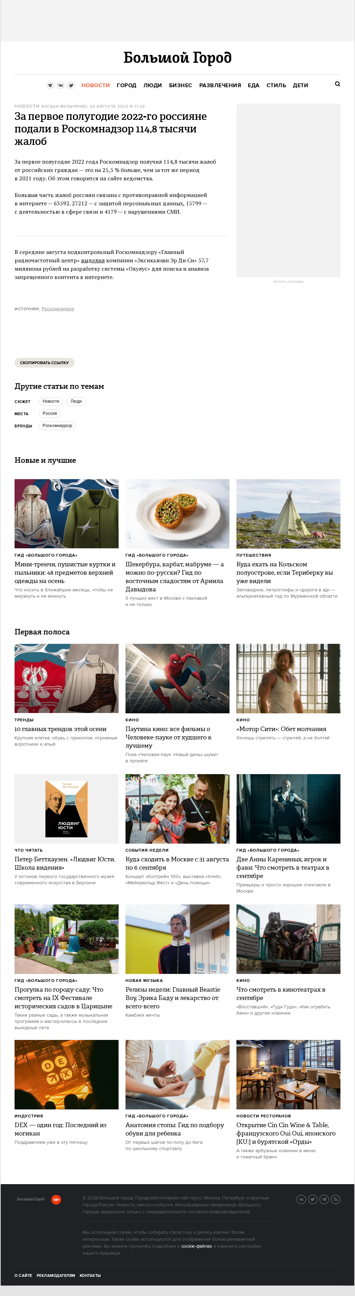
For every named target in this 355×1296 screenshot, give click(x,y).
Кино (132, 720)
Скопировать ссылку (44, 363)
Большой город (30, 1200)
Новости (27, 106)
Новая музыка (144, 980)
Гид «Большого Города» (46, 555)
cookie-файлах (196, 1246)
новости (51, 401)
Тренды (24, 720)
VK (305, 1199)
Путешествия (253, 555)
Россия (50, 413)
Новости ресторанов (263, 1116)
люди (76, 401)
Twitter (317, 1199)
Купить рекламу (289, 282)
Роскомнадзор (58, 309)
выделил (93, 260)
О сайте (23, 1275)
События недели (147, 850)
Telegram (328, 1199)
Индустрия (29, 1116)
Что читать (29, 850)
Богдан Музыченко (64, 106)
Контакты (90, 1275)
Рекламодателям (56, 1275)
